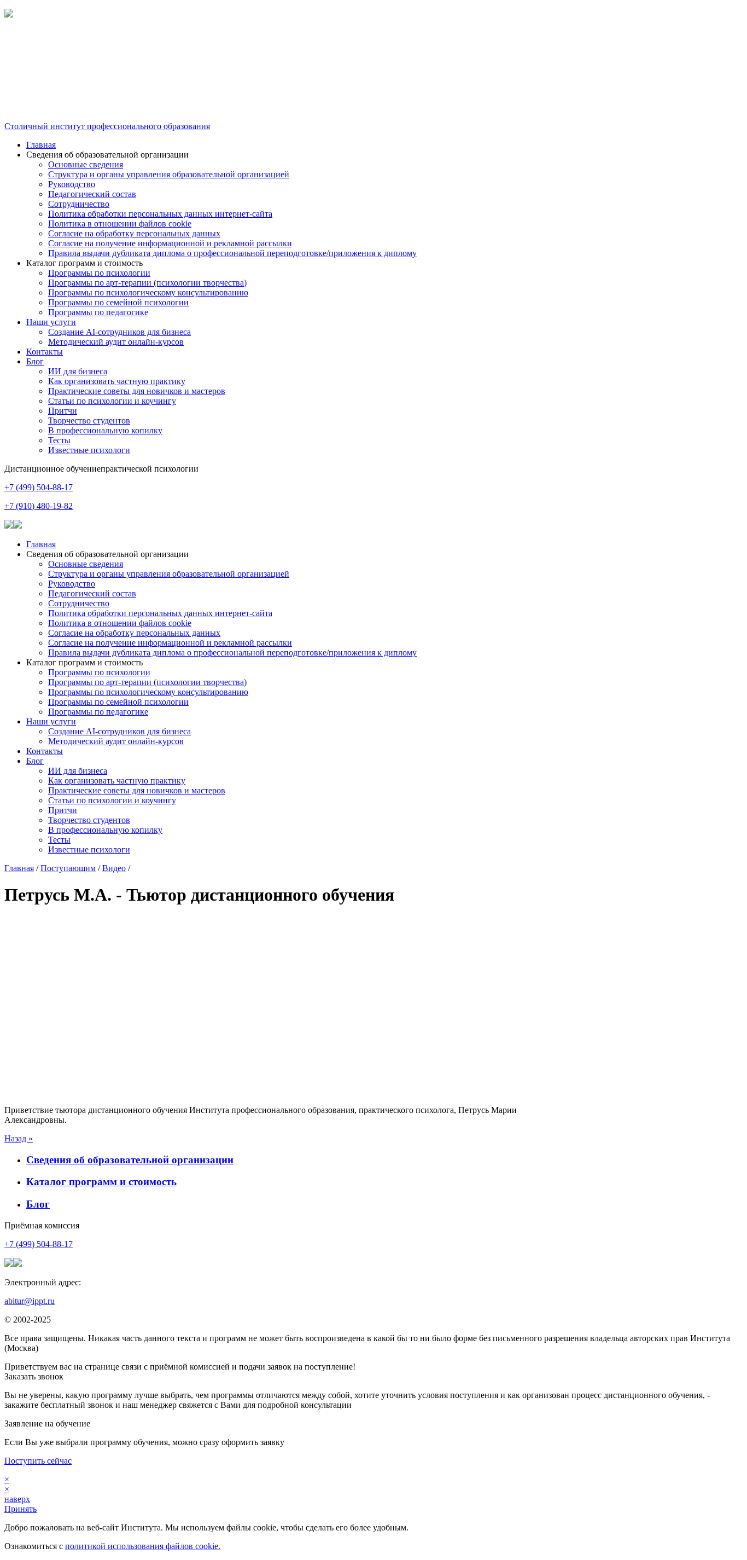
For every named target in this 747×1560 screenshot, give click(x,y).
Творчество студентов (89, 420)
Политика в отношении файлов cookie (119, 223)
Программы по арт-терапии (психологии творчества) (147, 282)
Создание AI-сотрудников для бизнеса (119, 332)
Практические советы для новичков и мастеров (136, 391)
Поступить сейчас (38, 1460)
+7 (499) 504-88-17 (38, 487)
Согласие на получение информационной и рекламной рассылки (170, 243)
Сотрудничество (78, 203)
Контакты (44, 351)
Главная (41, 144)
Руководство (71, 184)
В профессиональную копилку (105, 430)
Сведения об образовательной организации (130, 1159)
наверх (17, 1499)
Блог (35, 361)
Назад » (18, 1138)
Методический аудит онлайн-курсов (116, 341)
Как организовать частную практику (116, 381)
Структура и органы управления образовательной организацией (168, 174)
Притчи (62, 410)
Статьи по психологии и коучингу (112, 400)
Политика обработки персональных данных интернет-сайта (160, 213)
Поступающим (68, 868)
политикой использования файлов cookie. (142, 1546)
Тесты (59, 440)
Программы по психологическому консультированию (148, 292)
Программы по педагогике (98, 312)
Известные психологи (89, 450)
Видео (114, 868)
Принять (20, 1508)
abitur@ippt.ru (29, 1301)
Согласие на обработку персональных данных (134, 233)
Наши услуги (51, 322)
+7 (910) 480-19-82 (38, 506)
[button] (373, 43)
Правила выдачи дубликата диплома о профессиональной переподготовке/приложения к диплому (232, 253)
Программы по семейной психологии (118, 302)
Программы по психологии (99, 272)
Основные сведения (85, 164)
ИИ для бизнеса (77, 371)
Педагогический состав (92, 194)
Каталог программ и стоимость (101, 1181)
